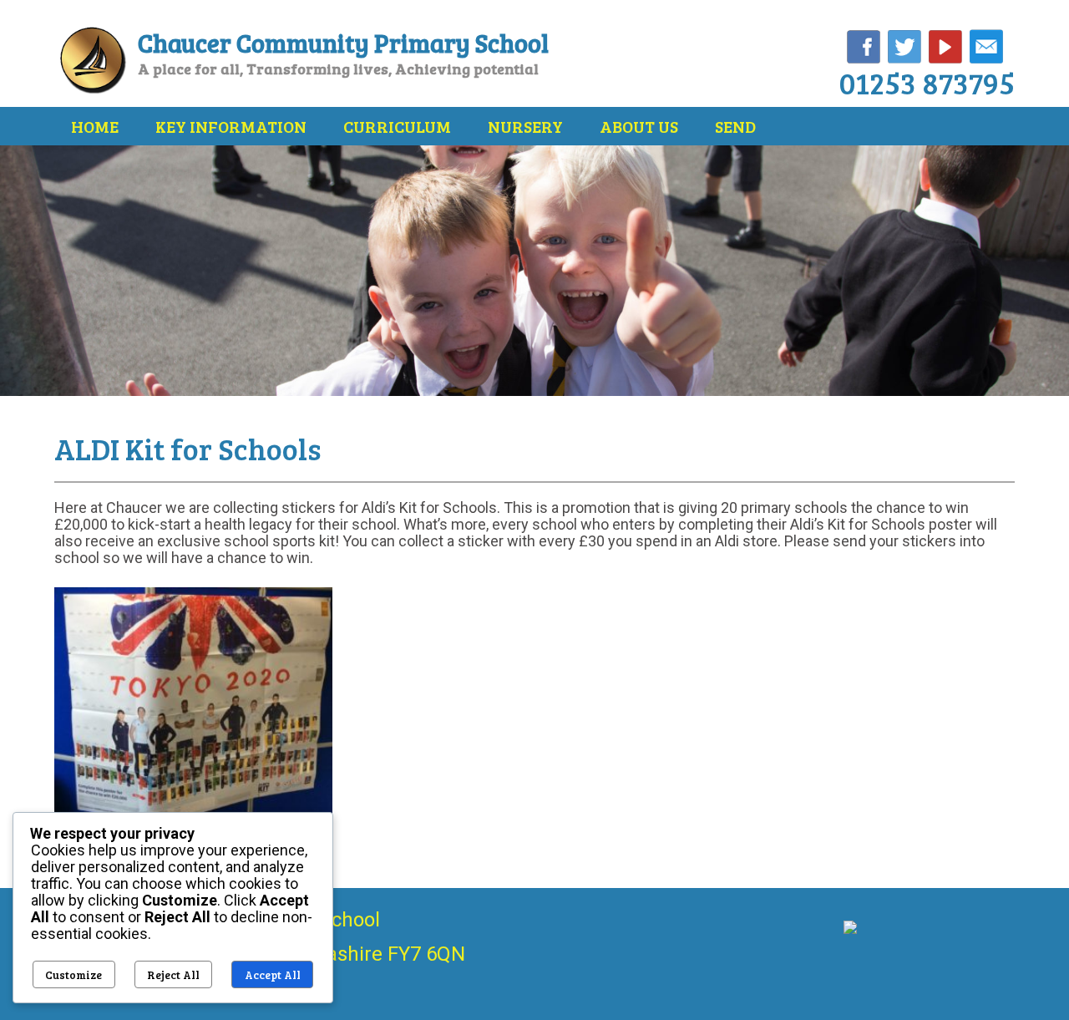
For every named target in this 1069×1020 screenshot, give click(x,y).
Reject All (173, 974)
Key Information (231, 126)
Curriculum (397, 126)
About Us (639, 126)
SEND (735, 126)
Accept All (273, 974)
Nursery (525, 126)
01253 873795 (927, 82)
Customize (73, 974)
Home (95, 126)
